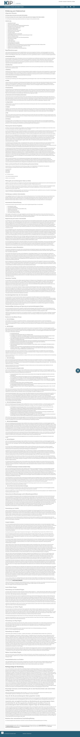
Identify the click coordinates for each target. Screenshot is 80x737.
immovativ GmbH (13, 733)
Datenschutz (69, 1)
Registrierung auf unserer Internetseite (14, 30)
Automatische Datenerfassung (13, 29)
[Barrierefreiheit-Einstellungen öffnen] (78, 370)
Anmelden (60, 1)
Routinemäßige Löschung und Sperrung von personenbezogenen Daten (20, 34)
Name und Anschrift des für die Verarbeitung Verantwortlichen (18, 25)
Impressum (65, 1)
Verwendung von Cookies (12, 38)
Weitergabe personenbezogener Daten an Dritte (16, 26)
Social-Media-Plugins (11, 40)
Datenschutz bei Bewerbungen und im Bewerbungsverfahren (18, 37)
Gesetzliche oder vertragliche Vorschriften (15, 46)
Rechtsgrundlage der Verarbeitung (13, 43)
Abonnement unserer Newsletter (13, 31)
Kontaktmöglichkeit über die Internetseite (15, 33)
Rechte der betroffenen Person (13, 36)
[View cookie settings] (2, 733)
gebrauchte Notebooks (9, 726)
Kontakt (73, 1)
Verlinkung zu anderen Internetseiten (14, 27)
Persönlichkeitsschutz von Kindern (14, 42)
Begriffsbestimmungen (12, 23)
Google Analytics (11, 39)
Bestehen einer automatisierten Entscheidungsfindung (17, 48)
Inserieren (62, 6)
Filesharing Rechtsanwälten (25, 726)
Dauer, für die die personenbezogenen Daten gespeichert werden (19, 45)
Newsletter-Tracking (11, 32)
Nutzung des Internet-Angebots (13, 24)
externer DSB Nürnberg (42, 725)
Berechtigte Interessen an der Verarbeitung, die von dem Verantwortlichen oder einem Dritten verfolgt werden (26, 44)
